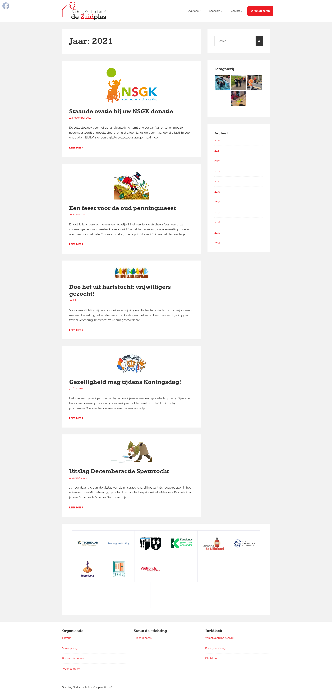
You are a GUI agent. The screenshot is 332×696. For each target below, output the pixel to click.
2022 (217, 161)
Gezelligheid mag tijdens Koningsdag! (125, 382)
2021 (217, 171)
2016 (217, 222)
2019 (217, 191)
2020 (217, 181)
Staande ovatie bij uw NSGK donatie (121, 111)
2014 (217, 243)
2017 (217, 212)
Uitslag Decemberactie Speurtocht (119, 471)
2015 (217, 232)
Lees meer (76, 147)
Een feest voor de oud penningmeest (122, 208)
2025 (217, 140)
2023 (217, 150)
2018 (217, 202)
